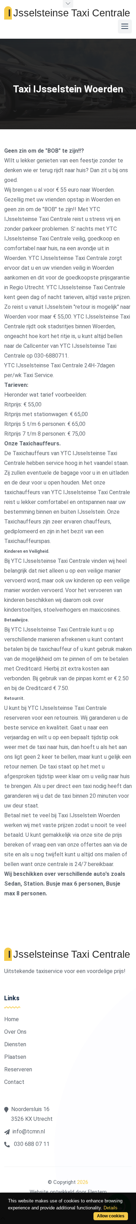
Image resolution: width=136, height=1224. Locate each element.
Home (11, 1019)
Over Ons (15, 1031)
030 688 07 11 (31, 1144)
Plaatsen (15, 1057)
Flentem (97, 1192)
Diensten (15, 1044)
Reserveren (18, 1069)
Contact (14, 1082)
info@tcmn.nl (29, 1131)
